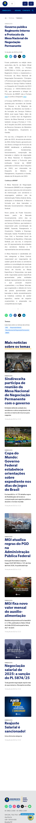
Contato (26, 10)
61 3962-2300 (10, 811)
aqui (6, 97)
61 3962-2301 (22, 811)
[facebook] (15, 56)
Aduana (18, 10)
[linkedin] (24, 56)
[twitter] (19, 56)
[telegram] (10, 56)
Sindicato (6, 10)
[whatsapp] (6, 56)
